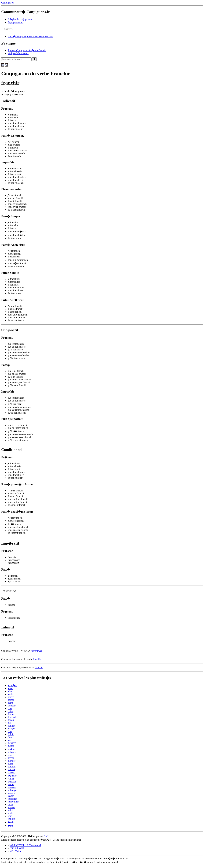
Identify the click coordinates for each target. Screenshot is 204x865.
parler (10, 755)
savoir (11, 795)
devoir (11, 720)
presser (11, 772)
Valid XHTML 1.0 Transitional (25, 845)
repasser (12, 787)
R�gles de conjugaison (20, 19)
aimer (10, 688)
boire (10, 702)
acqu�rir (12, 685)
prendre (11, 769)
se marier (12, 798)
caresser (12, 705)
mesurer (12, 743)
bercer (11, 699)
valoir (10, 810)
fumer (11, 737)
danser (11, 714)
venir (10, 813)
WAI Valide (15, 851)
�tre (10, 825)
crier (10, 708)
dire (9, 722)
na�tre (11, 749)
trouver (11, 807)
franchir (37, 659)
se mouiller (13, 801)
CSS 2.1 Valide (17, 848)
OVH (46, 836)
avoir (10, 694)
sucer (10, 804)
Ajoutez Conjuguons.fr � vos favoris (27, 50)
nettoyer (12, 752)
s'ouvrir (11, 793)
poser (10, 763)
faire (10, 731)
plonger (11, 760)
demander (13, 717)
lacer (10, 740)
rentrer (11, 784)
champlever (36, 651)
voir (10, 816)
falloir (11, 734)
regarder (12, 781)
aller (10, 691)
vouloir (11, 818)
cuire (10, 711)
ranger (11, 778)
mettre (11, 745)
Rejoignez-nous (15, 22)
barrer (11, 697)
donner (11, 725)
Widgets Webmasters (18, 53)
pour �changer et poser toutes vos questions (30, 36)
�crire (11, 822)
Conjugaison (7, 2)
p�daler (12, 775)
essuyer (11, 728)
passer (11, 758)
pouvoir (11, 766)
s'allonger (12, 790)
